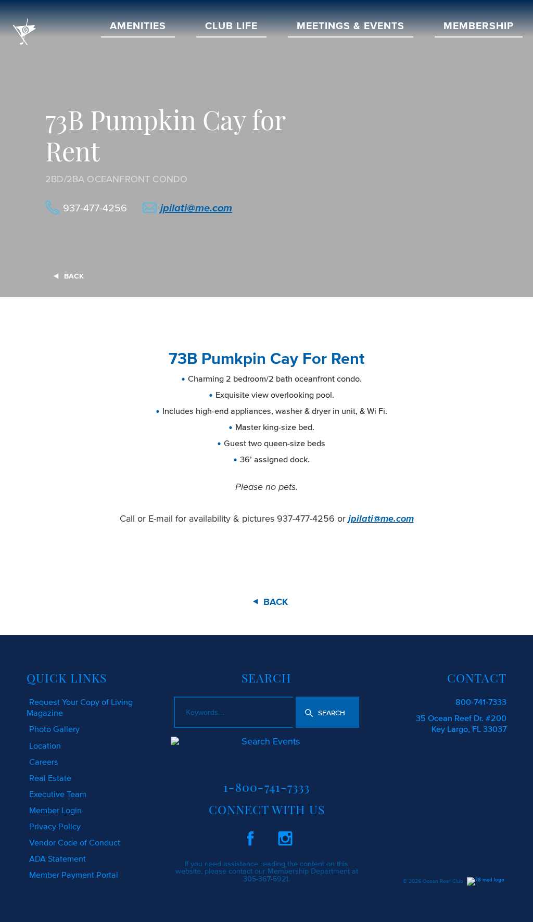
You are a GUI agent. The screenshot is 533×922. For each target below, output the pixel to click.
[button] (327, 712)
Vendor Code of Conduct (74, 842)
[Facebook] (250, 836)
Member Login (55, 810)
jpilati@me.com (196, 207)
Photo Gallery (54, 729)
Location (45, 745)
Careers (43, 761)
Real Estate (50, 777)
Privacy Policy (55, 826)
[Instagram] (285, 836)
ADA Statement (57, 858)
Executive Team (57, 794)
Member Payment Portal (73, 874)
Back (74, 276)
